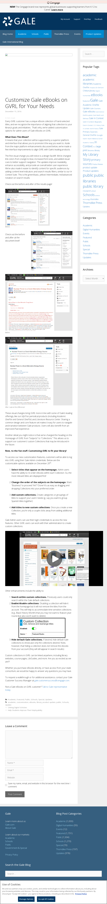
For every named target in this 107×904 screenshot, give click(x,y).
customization (22, 702)
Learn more (57, 9)
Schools (35, 34)
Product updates (91, 170)
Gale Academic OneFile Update (93, 104)
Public (46, 34)
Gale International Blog (13, 41)
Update (8, 705)
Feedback (98, 19)
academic (12, 702)
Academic (22, 34)
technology (86, 199)
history (92, 142)
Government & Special (16, 847)
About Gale (10, 827)
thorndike (94, 199)
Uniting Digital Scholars (17, 707)
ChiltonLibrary (89, 90)
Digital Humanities (91, 229)
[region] (53, 892)
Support (77, 19)
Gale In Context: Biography (92, 122)
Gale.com (9, 824)
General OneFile (89, 135)
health (85, 139)
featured (86, 101)
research (87, 190)
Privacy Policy (11, 854)
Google (100, 135)
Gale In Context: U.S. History (92, 125)
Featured (20, 699)
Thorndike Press (61, 34)
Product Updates (93, 34)
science (97, 195)
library (39, 702)
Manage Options (26, 899)
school (93, 191)
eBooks (32, 702)
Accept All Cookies (46, 899)
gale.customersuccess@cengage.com (51, 680)
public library (93, 186)
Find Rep (87, 19)
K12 (94, 147)
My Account (65, 19)
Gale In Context (96, 118)
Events (77, 34)
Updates (48, 699)
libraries (91, 150)
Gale (94, 100)
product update (49, 702)
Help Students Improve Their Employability (25, 710)
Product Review (97, 164)
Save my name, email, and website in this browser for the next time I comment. (39, 785)
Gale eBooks (89, 111)
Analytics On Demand (96, 88)
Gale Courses (95, 108)
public (58, 702)
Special (41, 699)
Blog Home (8, 34)
